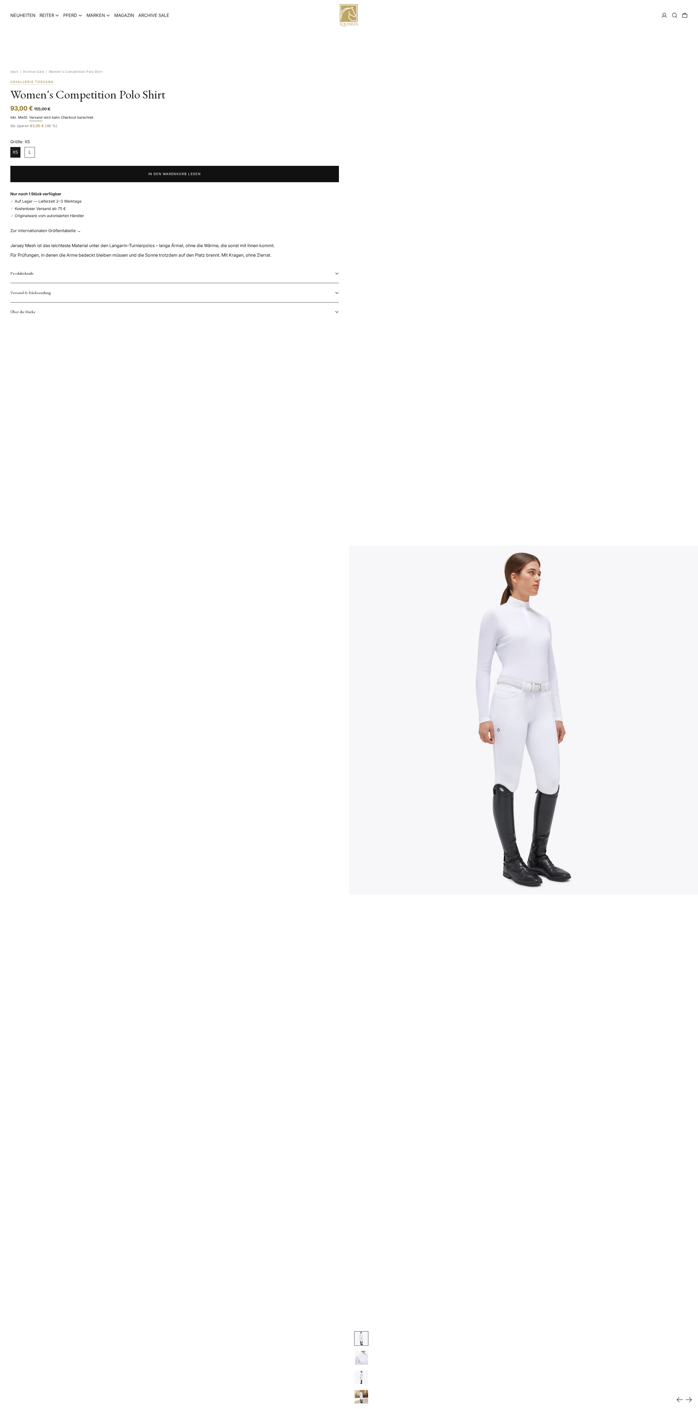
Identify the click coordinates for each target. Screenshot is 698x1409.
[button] (675, 15)
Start (14, 72)
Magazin (124, 15)
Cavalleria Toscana (32, 82)
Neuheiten (22, 15)
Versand (36, 117)
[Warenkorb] (685, 15)
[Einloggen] (664, 15)
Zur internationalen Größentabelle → (45, 230)
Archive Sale (153, 15)
